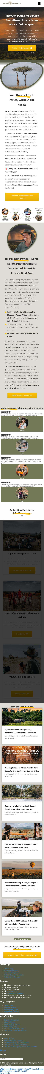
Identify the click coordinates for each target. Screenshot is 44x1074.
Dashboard (15, 1069)
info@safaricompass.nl (14, 993)
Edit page (6, 1069)
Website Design (37, 1069)
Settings (25, 1069)
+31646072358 (12, 991)
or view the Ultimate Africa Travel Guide (22, 53)
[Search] (21, 1059)
